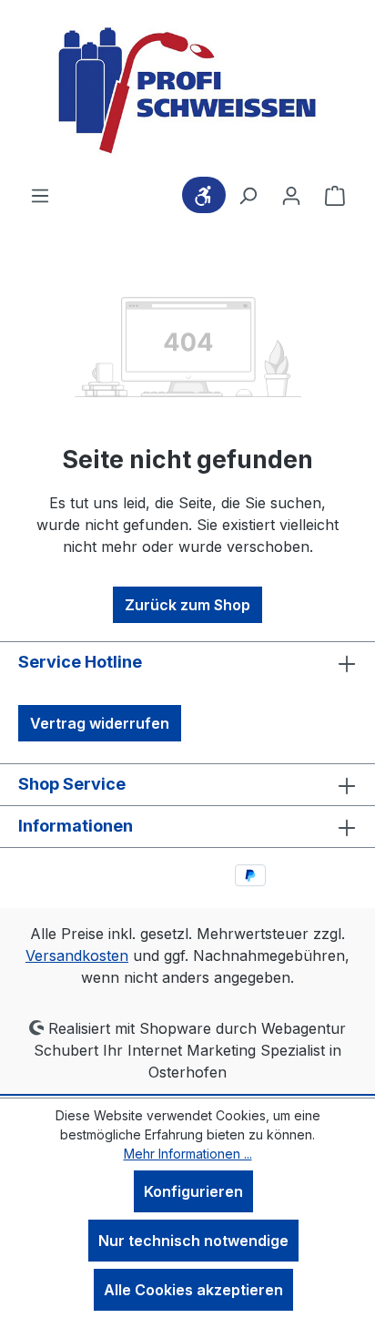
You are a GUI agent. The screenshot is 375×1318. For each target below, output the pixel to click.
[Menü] (40, 195)
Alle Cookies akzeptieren (193, 1290)
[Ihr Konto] (291, 195)
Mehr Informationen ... (188, 1153)
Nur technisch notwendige (193, 1240)
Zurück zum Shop (187, 605)
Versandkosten (76, 955)
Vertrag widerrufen (99, 723)
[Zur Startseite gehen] (187, 92)
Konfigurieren (193, 1191)
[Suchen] (247, 195)
